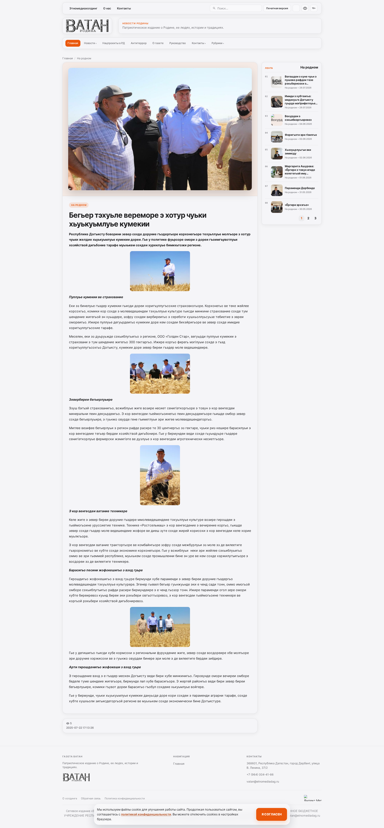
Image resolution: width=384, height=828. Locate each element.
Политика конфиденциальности (125, 798)
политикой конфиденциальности (146, 814)
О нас (107, 8)
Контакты (124, 8)
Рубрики (218, 43)
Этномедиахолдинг (83, 8)
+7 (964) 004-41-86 (260, 774)
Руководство (177, 43)
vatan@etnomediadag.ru (263, 781)
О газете (158, 43)
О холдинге (69, 798)
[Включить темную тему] (296, 8)
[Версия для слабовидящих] (305, 8)
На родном (84, 58)
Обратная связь (91, 798)
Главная (73, 43)
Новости (90, 43)
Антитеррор (139, 43)
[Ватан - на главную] (87, 26)
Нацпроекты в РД (113, 43)
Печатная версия (277, 8)
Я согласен (272, 814)
